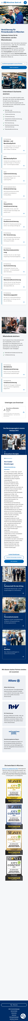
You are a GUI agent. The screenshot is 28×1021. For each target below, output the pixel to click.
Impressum (14, 1015)
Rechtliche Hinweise (14, 1019)
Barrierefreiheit (14, 1011)
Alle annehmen (14, 561)
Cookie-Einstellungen (14, 554)
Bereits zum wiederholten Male (10, 768)
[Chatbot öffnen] (23, 1016)
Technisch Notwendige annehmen (14, 557)
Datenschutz (14, 1013)
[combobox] (14, 63)
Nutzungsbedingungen (14, 1017)
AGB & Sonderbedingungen (14, 1009)
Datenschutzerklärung (9, 467)
